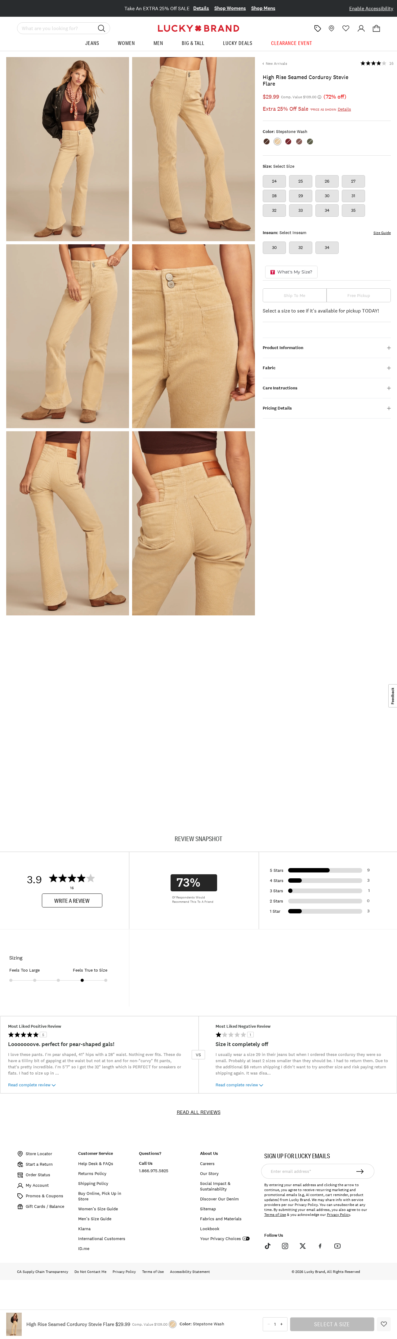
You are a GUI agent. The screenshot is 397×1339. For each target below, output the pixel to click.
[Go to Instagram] (285, 1246)
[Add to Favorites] (384, 1324)
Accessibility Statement (190, 1271)
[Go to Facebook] (320, 1246)
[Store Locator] (330, 28)
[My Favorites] (346, 28)
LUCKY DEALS (237, 43)
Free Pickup (358, 295)
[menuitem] (92, 45)
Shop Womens (230, 8)
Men (158, 43)
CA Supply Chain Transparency (42, 1271)
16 (391, 63)
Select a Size (332, 1324)
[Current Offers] (317, 28)
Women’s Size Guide (98, 1209)
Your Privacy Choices (220, 1238)
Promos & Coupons (44, 1196)
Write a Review (72, 900)
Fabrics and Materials (221, 1219)
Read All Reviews (199, 1112)
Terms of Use (275, 1214)
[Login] (361, 28)
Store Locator (39, 1153)
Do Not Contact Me (90, 1271)
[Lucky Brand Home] (198, 28)
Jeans (92, 43)
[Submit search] (102, 28)
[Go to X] (302, 1246)
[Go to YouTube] (337, 1246)
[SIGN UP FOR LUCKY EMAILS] (360, 1171)
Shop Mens (263, 8)
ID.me (83, 1248)
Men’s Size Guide (94, 1219)
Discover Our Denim (219, 1199)
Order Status (38, 1174)
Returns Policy (92, 1173)
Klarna (84, 1228)
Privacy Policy (338, 1214)
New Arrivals (276, 63)
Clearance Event (291, 43)
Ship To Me (294, 295)
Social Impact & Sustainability (215, 1186)
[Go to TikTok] (267, 1246)
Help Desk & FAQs (95, 1163)
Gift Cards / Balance (45, 1206)
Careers (207, 1163)
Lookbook (209, 1228)
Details (201, 8)
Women (126, 43)
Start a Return (39, 1164)
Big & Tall (193, 43)
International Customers (101, 1238)
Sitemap (208, 1209)
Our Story (209, 1173)
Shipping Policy (93, 1183)
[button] (376, 28)
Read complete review (29, 1085)
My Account (37, 1185)
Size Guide (382, 232)
